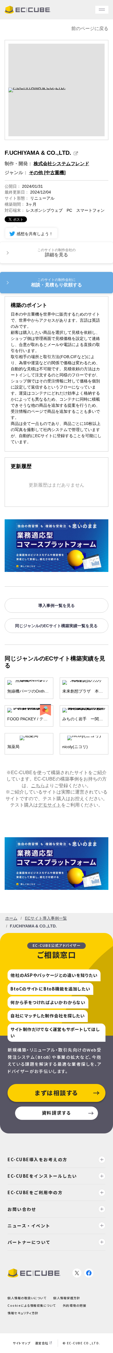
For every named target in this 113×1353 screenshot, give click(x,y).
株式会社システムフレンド (61, 163)
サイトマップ (21, 1343)
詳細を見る (56, 252)
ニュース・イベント (29, 1226)
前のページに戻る (89, 28)
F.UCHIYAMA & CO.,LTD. (38, 153)
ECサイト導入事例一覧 (46, 918)
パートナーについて (29, 1242)
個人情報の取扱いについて (27, 1298)
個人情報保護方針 (66, 1298)
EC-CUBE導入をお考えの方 (38, 1159)
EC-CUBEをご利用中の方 (35, 1192)
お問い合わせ (22, 1209)
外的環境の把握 (74, 1305)
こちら (38, 785)
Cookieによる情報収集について (32, 1305)
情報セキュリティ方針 (23, 1313)
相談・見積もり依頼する (56, 282)
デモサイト (49, 804)
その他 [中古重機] (47, 172)
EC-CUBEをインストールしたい (42, 1176)
